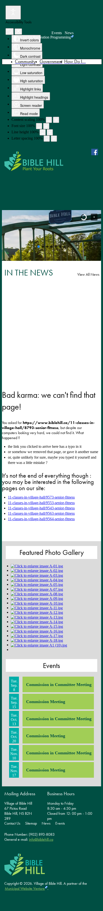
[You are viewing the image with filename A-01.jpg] (37, 566)
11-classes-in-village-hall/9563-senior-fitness (41, 513)
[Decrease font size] (39, 126)
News (69, 33)
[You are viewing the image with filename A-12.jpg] (37, 612)
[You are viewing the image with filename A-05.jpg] (37, 584)
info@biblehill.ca (41, 839)
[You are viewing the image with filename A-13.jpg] (37, 617)
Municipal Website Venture (25, 888)
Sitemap (31, 823)
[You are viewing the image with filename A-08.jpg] (37, 594)
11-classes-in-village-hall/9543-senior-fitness (41, 508)
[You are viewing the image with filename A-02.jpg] (37, 570)
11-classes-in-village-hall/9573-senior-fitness (41, 497)
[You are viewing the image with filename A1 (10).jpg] (39, 645)
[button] (94, 217)
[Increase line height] (50, 132)
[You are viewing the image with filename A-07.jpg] (37, 589)
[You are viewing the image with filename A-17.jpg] (37, 636)
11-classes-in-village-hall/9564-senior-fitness (41, 519)
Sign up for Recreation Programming (43, 37)
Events (57, 33)
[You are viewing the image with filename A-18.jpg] (37, 640)
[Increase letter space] (54, 138)
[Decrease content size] (49, 120)
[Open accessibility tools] (13, 12)
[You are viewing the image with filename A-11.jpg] (37, 608)
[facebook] (95, 151)
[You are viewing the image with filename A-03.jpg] (37, 575)
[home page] (33, 161)
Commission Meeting (45, 701)
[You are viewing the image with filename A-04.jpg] (37, 580)
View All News (88, 274)
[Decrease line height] (43, 132)
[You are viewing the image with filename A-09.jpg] (37, 598)
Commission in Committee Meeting (59, 684)
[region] (51, 235)
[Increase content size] (56, 120)
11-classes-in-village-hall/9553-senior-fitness (41, 503)
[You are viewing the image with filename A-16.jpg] (37, 631)
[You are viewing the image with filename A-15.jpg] (37, 626)
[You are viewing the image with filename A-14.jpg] (37, 622)
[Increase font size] (46, 126)
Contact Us (12, 823)
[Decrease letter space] (47, 138)
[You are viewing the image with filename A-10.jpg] (37, 603)
